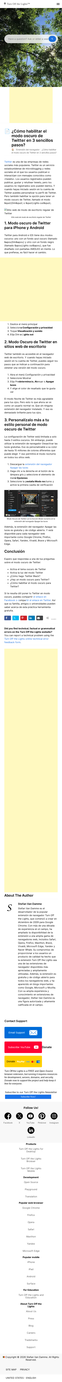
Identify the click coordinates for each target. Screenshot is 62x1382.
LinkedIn (31, 1137)
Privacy (25, 1369)
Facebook (8, 1123)
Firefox (31, 1215)
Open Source (31, 1182)
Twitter (8, 161)
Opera (31, 1222)
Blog (31, 1325)
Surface (31, 1283)
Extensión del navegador (28, 149)
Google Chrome (31, 1207)
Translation (31, 1196)
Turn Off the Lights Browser (31, 1160)
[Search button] (52, 39)
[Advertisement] (31, 105)
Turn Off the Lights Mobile (31, 1169)
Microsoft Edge (31, 1250)
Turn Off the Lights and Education (31, 1296)
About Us (31, 1311)
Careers (31, 1332)
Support (31, 1347)
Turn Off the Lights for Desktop (31, 1150)
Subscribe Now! (28, 1096)
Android (31, 1276)
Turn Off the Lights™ (18, 3)
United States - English (21, 1377)
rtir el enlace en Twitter (38, 600)
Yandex (31, 1243)
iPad (31, 1269)
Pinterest (42, 1123)
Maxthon (31, 1236)
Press (31, 1318)
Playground (31, 1189)
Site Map (11, 1369)
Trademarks (31, 1340)
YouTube (30, 1123)
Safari (31, 1229)
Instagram (54, 1123)
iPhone (31, 1262)
